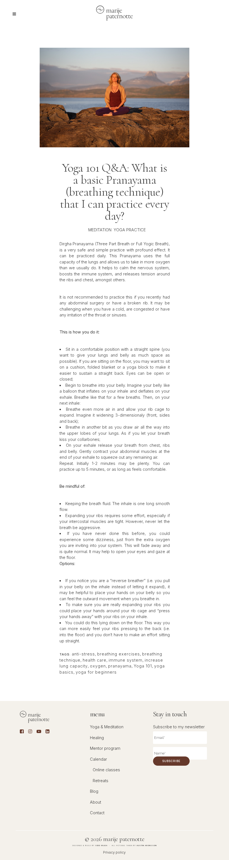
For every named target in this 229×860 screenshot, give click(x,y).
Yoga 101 (143, 666)
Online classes (106, 769)
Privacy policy (114, 852)
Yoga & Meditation (106, 726)
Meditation (99, 229)
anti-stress (83, 654)
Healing (97, 737)
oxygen (98, 666)
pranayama (120, 666)
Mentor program (105, 748)
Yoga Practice (130, 229)
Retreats (100, 780)
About (95, 802)
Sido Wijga (101, 845)
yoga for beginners (96, 672)
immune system (125, 660)
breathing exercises (118, 654)
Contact (97, 812)
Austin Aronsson (147, 845)
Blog (94, 791)
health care (94, 660)
